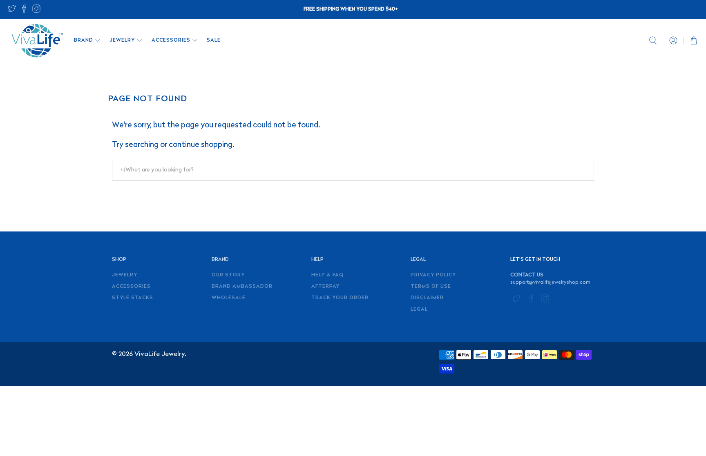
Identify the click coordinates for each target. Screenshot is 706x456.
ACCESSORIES (171, 40)
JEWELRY (122, 40)
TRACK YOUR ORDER (340, 298)
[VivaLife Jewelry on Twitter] (12, 11)
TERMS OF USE (431, 286)
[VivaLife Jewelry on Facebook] (24, 11)
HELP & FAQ (327, 275)
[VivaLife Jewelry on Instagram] (36, 11)
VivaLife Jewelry (159, 354)
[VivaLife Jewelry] (36, 40)
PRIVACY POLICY (433, 275)
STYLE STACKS (132, 298)
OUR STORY (228, 275)
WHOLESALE (229, 298)
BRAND (83, 40)
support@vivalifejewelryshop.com (550, 282)
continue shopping (200, 145)
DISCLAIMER (427, 298)
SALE (214, 40)
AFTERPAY (325, 286)
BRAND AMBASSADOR (242, 286)
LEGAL (419, 309)
